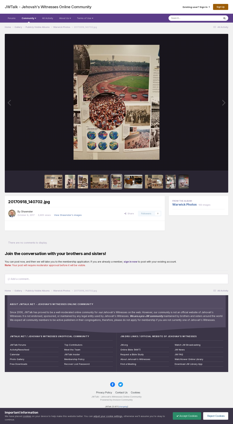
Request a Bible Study (132, 354)
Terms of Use (84, 18)
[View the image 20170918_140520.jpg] (171, 181)
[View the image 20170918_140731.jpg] (83, 181)
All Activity (47, 18)
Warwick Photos (184, 204)
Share (130, 213)
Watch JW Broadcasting (187, 345)
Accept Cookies (188, 415)
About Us (64, 18)
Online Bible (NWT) (130, 349)
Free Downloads (18, 364)
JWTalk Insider (72, 354)
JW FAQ (179, 354)
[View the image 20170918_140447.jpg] (183, 181)
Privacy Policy (104, 392)
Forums (12, 18)
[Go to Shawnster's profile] (12, 213)
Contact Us (121, 392)
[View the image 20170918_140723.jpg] (100, 181)
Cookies (135, 392)
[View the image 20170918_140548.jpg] (154, 181)
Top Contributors (73, 345)
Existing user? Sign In (196, 7)
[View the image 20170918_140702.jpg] (116, 181)
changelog (123, 407)
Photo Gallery (17, 359)
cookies (27, 416)
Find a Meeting (128, 364)
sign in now (130, 261)
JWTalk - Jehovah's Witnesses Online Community (48, 7)
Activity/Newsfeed (19, 349)
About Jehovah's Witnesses (135, 359)
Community (28, 18)
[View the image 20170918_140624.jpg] (133, 181)
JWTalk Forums (18, 345)
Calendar (15, 354)
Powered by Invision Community (116, 400)
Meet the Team (72, 349)
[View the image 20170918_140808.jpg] (53, 181)
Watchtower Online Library (189, 359)
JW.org (124, 345)
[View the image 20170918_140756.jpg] (70, 181)
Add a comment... (20, 278)
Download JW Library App (188, 364)
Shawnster (27, 211)
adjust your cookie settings (107, 416)
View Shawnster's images (68, 215)
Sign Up (221, 6)
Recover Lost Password (77, 364)
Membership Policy (74, 359)
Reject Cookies (216, 415)
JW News (180, 349)
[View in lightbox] (116, 102)
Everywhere (210, 18)
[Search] (224, 18)
